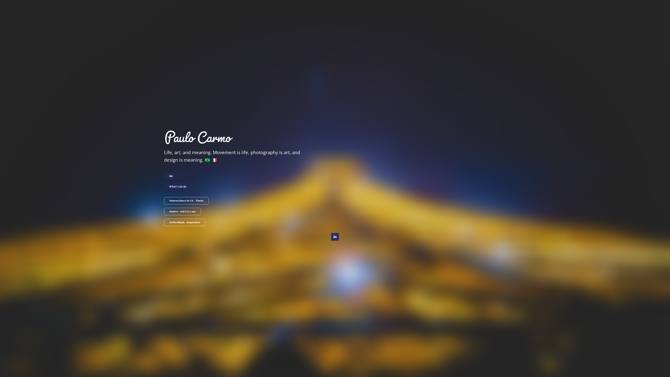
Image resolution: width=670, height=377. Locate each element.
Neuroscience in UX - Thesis (186, 200)
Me (171, 176)
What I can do (177, 186)
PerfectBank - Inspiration (184, 222)
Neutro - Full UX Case (182, 211)
